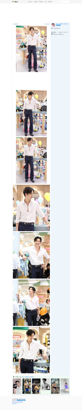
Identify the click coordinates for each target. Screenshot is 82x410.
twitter (24, 400)
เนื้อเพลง (41, 1)
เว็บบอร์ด (50, 1)
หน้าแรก (30, 1)
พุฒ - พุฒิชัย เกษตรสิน (62, 24)
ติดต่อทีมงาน (15, 403)
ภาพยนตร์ (36, 1)
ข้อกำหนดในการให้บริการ (17, 402)
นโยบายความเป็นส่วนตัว (17, 401)
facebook (19, 400)
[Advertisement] (41, 13)
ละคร (45, 1)
